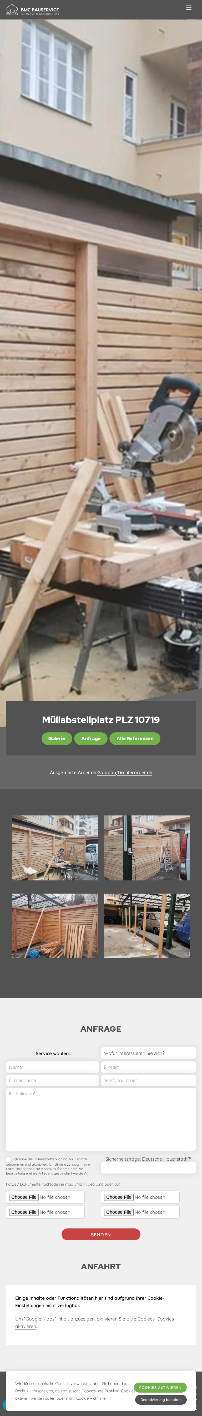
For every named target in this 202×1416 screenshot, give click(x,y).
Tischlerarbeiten (134, 772)
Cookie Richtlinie (90, 1398)
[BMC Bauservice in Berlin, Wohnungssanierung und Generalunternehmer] (32, 13)
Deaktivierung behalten (160, 1399)
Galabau (106, 772)
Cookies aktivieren (160, 1387)
